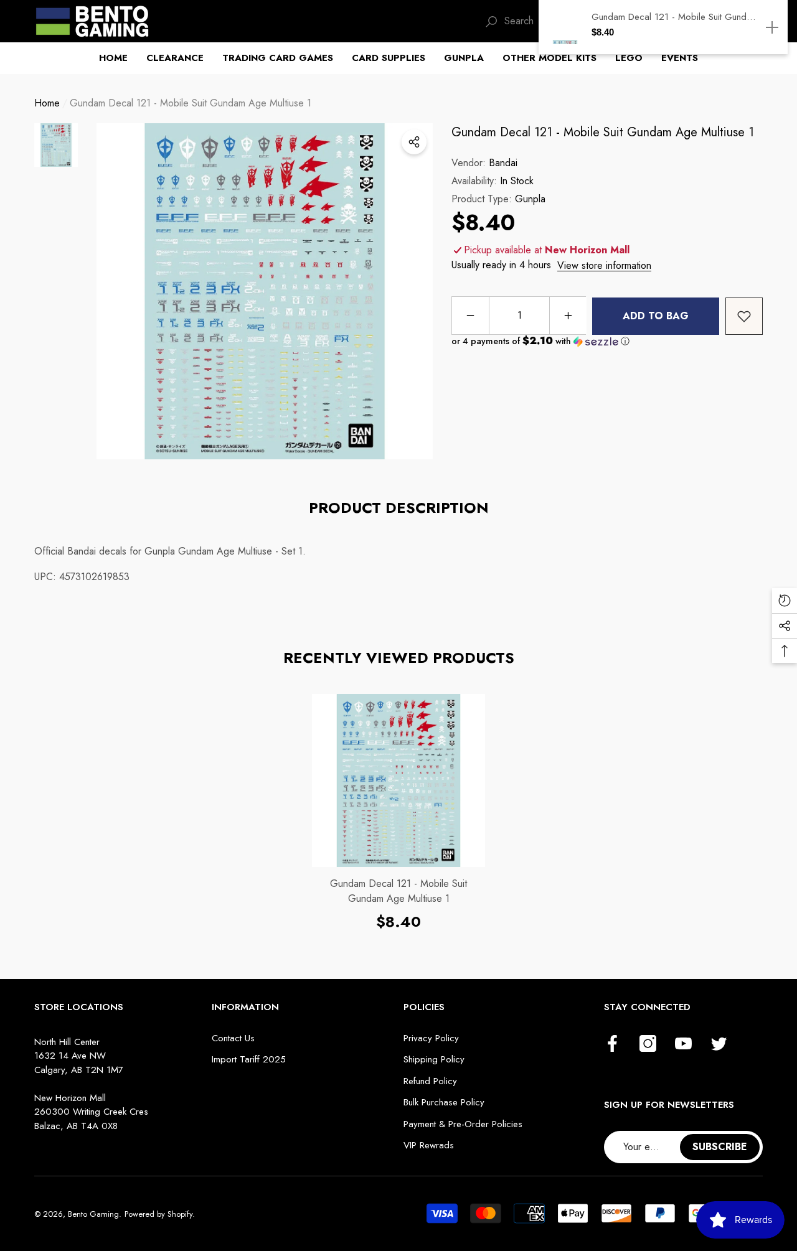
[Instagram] (648, 1044)
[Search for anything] (491, 20)
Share (414, 141)
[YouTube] (683, 1044)
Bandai (503, 163)
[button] (118, 58)
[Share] (414, 141)
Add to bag (656, 316)
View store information (604, 265)
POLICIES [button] (424, 1007)
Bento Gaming (93, 1214)
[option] (265, 291)
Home (47, 103)
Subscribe (719, 1147)
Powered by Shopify (158, 1214)
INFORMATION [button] (245, 1007)
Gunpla (530, 199)
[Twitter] (719, 1044)
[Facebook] (612, 1044)
